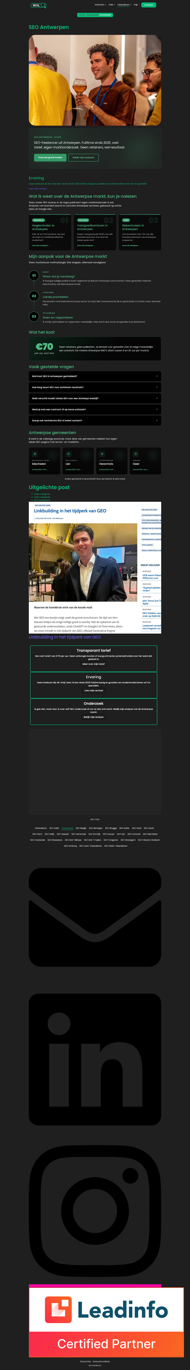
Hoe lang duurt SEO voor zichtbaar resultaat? (58, 387)
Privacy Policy (85, 1361)
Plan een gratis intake (50, 157)
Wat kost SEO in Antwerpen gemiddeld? (54, 376)
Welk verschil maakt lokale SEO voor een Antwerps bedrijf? (65, 398)
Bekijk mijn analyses (83, 157)
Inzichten (99, 4)
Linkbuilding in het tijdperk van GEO (65, 637)
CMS (111, 4)
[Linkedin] (95, 1134)
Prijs (136, 4)
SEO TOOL (95, 819)
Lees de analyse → (41, 245)
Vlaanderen (123, 4)
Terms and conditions (101, 1361)
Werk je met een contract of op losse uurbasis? (59, 409)
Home (82, 15)
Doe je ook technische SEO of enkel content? (57, 420)
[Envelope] (95, 982)
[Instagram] (95, 1285)
